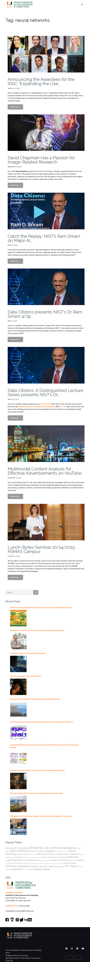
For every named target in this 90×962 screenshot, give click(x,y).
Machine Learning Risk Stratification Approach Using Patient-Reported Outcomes (40, 607)
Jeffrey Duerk (38, 857)
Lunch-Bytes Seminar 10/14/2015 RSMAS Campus (41, 549)
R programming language (29, 863)
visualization (16, 869)
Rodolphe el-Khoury (14, 863)
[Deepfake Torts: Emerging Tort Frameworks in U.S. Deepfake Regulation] (18, 781)
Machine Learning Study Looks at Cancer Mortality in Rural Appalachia (36, 793)
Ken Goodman (49, 857)
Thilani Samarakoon (55, 866)
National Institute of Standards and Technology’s (37, 406)
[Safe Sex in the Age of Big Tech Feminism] (18, 687)
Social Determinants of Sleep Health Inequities (28, 653)
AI (30, 848)
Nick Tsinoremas (61, 860)
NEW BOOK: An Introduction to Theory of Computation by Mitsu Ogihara (37, 630)
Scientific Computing (57, 863)
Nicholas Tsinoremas (43, 860)
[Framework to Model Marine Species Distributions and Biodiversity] (18, 710)
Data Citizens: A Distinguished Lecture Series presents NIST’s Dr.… (45, 392)
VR (29, 869)
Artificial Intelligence (63, 847)
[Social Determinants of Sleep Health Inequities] (18, 664)
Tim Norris (71, 866)
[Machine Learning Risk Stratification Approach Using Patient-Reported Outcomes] (18, 618)
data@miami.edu (12, 906)
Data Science (42, 854)
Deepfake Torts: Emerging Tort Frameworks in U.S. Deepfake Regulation (37, 770)
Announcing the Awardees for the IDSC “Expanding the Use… (41, 81)
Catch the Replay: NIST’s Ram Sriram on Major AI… (44, 238)
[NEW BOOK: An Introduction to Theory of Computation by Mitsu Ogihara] (18, 641)
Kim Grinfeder (62, 857)
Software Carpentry (17, 866)
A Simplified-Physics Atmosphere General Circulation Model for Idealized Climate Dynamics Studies (44, 746)
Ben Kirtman (19, 850)
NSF (75, 860)
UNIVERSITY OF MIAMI (13, 893)
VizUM (25, 869)
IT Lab (63, 406)
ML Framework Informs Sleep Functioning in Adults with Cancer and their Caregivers (41, 722)
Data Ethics (32, 854)
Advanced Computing (17, 848)
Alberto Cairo (41, 847)
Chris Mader (58, 851)
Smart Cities (69, 863)
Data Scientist (56, 854)
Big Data (31, 851)
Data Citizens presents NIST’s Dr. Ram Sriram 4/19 (45, 314)
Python (80, 860)
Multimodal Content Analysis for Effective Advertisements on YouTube (45, 471)
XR (31, 869)
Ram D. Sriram (45, 404)
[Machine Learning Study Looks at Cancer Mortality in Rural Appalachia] (18, 804)
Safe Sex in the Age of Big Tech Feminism (25, 676)
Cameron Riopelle (45, 851)
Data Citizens (23, 854)
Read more (16, 108)
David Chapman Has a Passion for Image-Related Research (41, 159)
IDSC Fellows (18, 857)
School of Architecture (43, 863)
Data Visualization (71, 854)
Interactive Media (29, 857)
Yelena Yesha (41, 869)
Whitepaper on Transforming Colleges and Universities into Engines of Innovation (40, 816)
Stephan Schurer (38, 866)
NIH (71, 860)
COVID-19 (65, 851)
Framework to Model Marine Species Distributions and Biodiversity (35, 699)
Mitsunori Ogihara (26, 860)
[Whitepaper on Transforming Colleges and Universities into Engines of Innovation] (18, 827)
